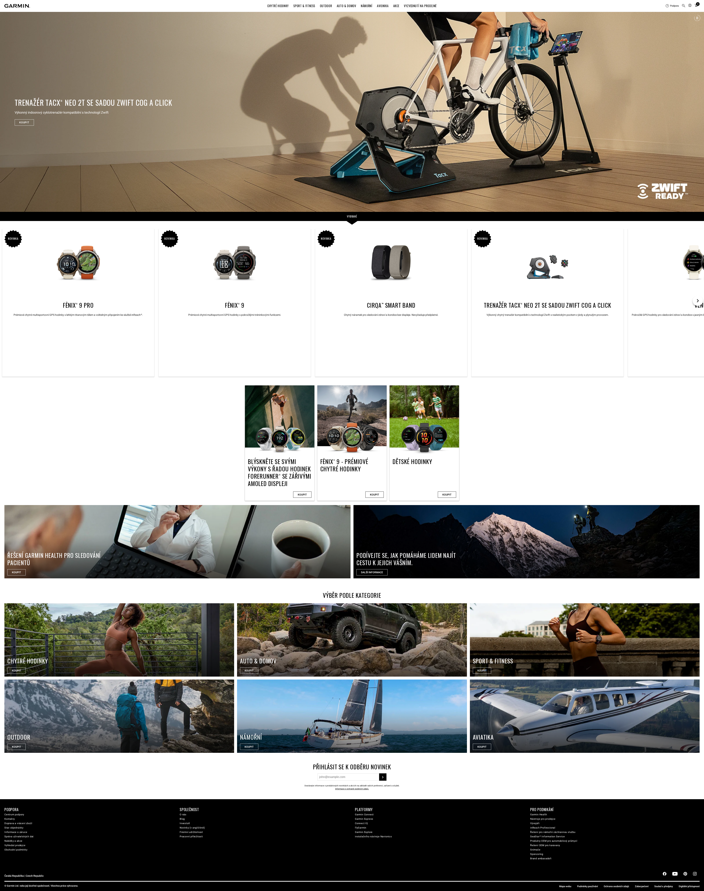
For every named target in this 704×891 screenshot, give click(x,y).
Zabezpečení (641, 886)
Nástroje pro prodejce (543, 819)
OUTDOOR (326, 6)
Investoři (185, 823)
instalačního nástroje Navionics (373, 836)
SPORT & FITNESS (304, 6)
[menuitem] (672, 6)
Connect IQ (361, 823)
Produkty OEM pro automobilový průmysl (553, 841)
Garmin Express (364, 819)
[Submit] (382, 777)
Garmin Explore (364, 832)
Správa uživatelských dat (19, 836)
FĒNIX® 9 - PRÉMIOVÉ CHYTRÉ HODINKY (352, 443)
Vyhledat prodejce (14, 845)
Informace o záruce (15, 832)
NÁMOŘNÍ (366, 6)
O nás (183, 814)
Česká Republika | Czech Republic (24, 875)
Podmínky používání (587, 886)
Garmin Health (538, 814)
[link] (352, 112)
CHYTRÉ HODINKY (278, 6)
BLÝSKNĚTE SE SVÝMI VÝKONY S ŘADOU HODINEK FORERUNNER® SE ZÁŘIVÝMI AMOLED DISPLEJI (279, 443)
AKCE (396, 6)
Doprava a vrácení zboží (18, 823)
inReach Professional (542, 827)
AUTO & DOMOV (346, 6)
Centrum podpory (14, 814)
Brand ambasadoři (540, 858)
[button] (697, 18)
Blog (182, 819)
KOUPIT (24, 122)
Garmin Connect (364, 814)
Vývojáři (534, 823)
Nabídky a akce (13, 841)
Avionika (382, 6)
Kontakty (9, 819)
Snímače (535, 849)
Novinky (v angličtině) (192, 827)
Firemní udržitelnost (191, 832)
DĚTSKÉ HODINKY (424, 443)
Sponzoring (536, 854)
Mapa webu (565, 886)
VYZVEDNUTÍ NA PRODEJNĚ (420, 6)
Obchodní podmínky (15, 849)
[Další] (698, 111)
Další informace (372, 572)
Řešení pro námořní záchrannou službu (552, 832)
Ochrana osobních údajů (616, 886)
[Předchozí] (6, 111)
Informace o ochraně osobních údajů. (352, 789)
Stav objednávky (13, 827)
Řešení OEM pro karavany (545, 845)
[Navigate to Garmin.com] (17, 6)
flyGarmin (360, 827)
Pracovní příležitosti (191, 836)
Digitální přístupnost (689, 886)
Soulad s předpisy (663, 886)
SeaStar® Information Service (547, 836)
